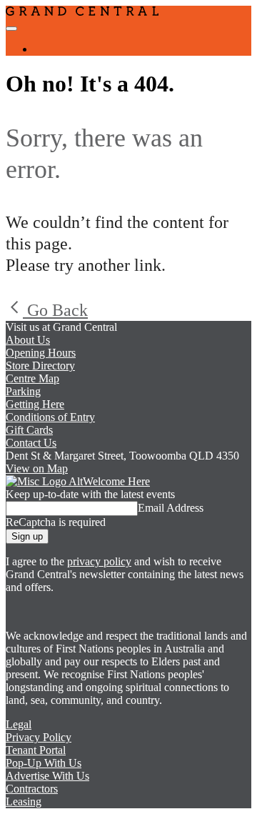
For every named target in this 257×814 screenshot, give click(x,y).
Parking (23, 391)
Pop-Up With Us (43, 763)
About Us (28, 340)
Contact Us (31, 443)
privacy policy (99, 561)
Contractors (32, 789)
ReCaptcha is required (56, 522)
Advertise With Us (47, 776)
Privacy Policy (38, 737)
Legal (18, 724)
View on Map (37, 468)
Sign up (27, 536)
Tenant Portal (36, 750)
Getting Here (35, 404)
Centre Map (32, 378)
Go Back (55, 310)
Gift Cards (29, 430)
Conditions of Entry (50, 417)
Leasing (23, 801)
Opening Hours (41, 353)
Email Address (170, 508)
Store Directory (40, 365)
